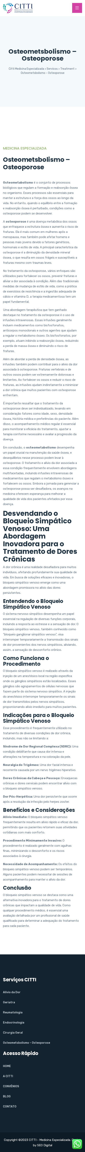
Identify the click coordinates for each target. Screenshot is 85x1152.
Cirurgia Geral (13, 1032)
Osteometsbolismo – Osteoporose (26, 1042)
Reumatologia (13, 1012)
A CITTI (8, 1076)
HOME (7, 1066)
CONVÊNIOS (11, 1086)
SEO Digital (44, 1145)
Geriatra (9, 1002)
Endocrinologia (13, 1022)
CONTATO (9, 1106)
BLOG (7, 1096)
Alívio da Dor (12, 992)
